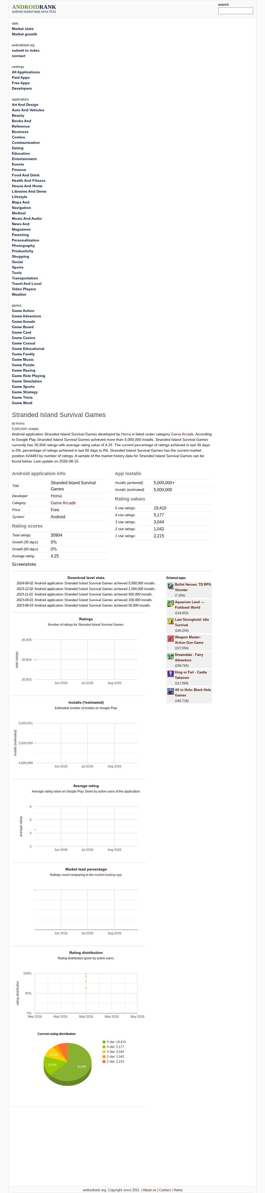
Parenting (20, 235)
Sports (18, 267)
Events (18, 164)
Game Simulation (27, 381)
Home (178, 1190)
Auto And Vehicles (28, 110)
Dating (18, 148)
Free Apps (21, 83)
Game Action (23, 311)
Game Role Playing (28, 376)
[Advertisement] (142, 8)
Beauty (18, 115)
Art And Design (25, 105)
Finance (19, 170)
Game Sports (23, 386)
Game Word (22, 403)
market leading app (108, 875)
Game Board (23, 327)
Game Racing (23, 370)
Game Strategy (25, 392)
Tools (17, 273)
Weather (19, 294)
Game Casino (23, 338)
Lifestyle (19, 197)
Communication (26, 142)
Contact (165, 1190)
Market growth (24, 34)
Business (20, 132)
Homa (20, 423)
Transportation (25, 278)
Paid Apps (21, 77)
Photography (23, 246)
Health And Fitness (29, 180)
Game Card (21, 332)
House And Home (27, 186)
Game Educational (28, 349)
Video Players (24, 289)
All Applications (26, 72)
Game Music (23, 359)
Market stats (23, 29)
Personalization (25, 240)
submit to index (26, 50)
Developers (22, 88)
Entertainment (24, 159)
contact (18, 56)
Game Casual (23, 343)
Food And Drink (26, 175)
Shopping (20, 256)
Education (21, 153)
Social (17, 262)
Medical (19, 213)
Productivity (22, 251)
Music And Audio (27, 218)
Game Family (23, 354)
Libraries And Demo (29, 191)
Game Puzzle (23, 365)
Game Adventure (26, 316)
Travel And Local (26, 283)
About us (149, 1190)
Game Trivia (22, 397)
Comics (18, 137)
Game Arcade (182, 434)
